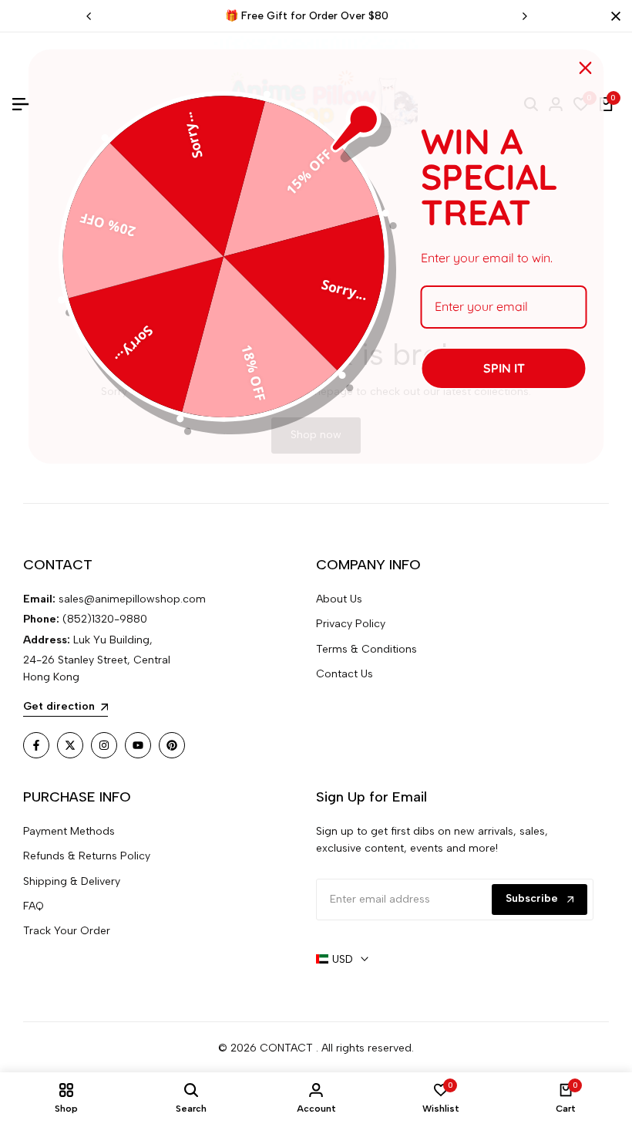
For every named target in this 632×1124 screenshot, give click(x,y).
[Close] (612, 16)
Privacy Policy (350, 623)
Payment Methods (69, 831)
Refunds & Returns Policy (86, 855)
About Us (339, 599)
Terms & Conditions (366, 649)
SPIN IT (504, 368)
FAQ (33, 906)
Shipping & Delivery (71, 881)
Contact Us (344, 673)
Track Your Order (66, 930)
